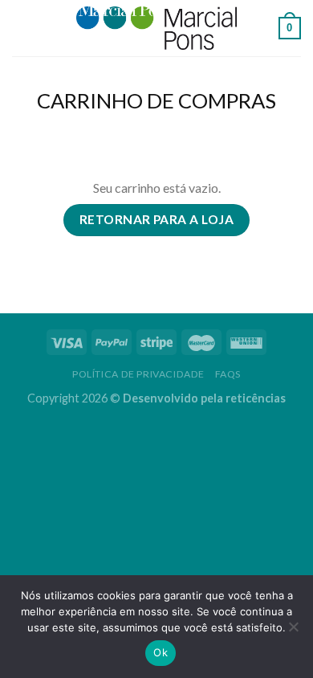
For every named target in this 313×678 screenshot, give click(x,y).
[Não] (293, 631)
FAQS (228, 374)
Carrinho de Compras (156, 100)
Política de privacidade (138, 374)
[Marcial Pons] (156, 27)
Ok (160, 652)
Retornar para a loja (156, 219)
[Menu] (21, 27)
